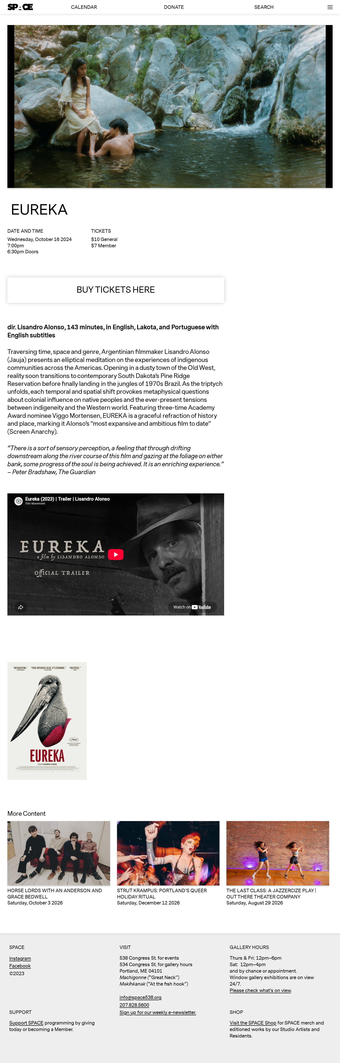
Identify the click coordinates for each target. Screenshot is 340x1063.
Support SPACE (26, 1023)
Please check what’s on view (260, 990)
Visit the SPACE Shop (253, 1023)
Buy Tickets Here (116, 290)
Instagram (20, 958)
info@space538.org (140, 997)
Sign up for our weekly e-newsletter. (158, 1012)
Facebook (20, 966)
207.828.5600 (134, 1005)
